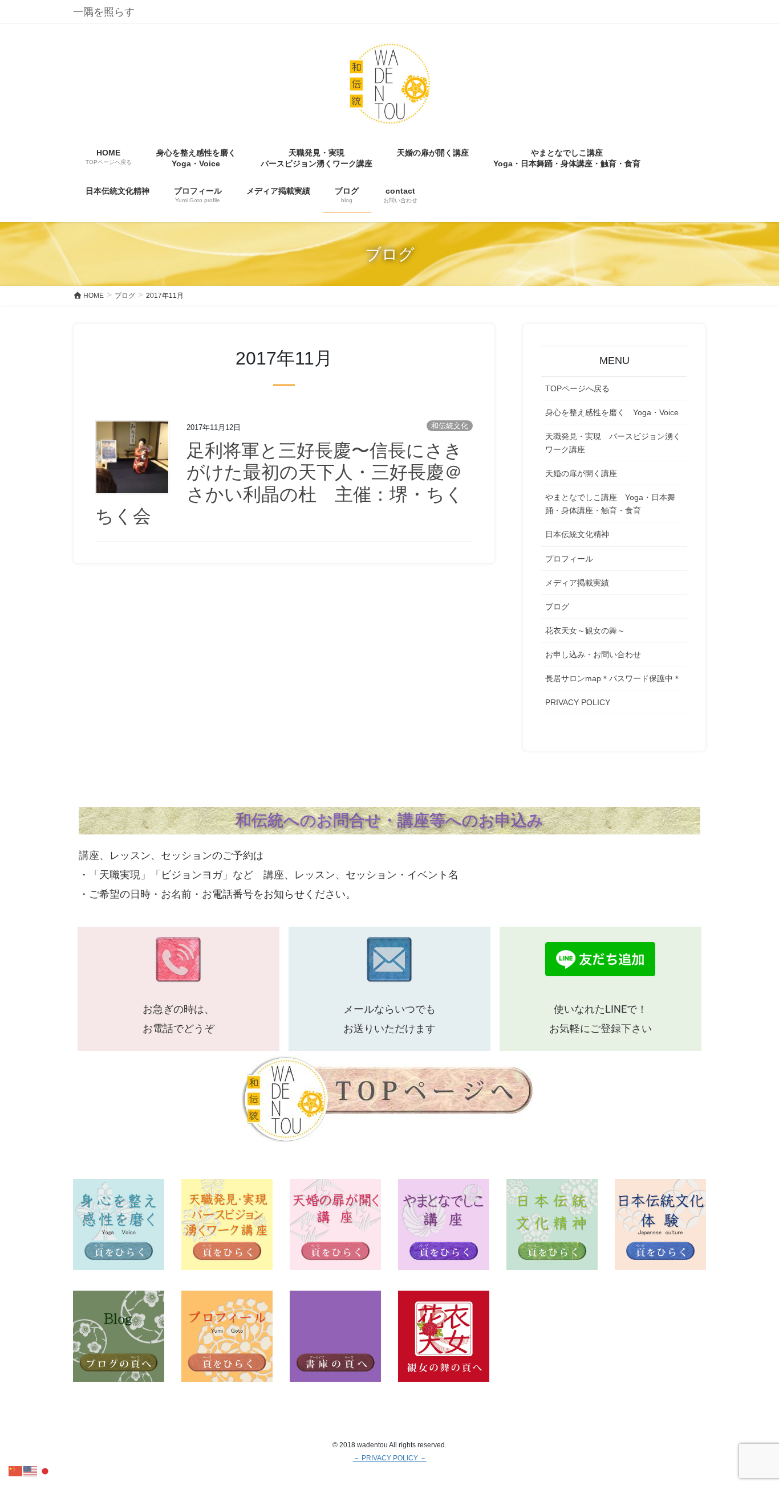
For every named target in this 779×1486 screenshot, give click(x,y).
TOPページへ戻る (577, 388)
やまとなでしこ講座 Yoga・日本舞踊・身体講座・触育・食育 (610, 504)
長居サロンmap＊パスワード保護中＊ (613, 678)
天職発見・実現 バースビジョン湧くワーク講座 (613, 443)
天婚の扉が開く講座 (581, 473)
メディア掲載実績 (577, 582)
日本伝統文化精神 (577, 534)
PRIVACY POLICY (577, 702)
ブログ (557, 606)
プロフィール (569, 558)
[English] (30, 1470)
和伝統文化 (449, 425)
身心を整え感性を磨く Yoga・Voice (612, 412)
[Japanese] (45, 1470)
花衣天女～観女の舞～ (585, 630)
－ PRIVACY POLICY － (390, 1458)
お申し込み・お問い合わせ (593, 654)
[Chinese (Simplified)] (16, 1470)
